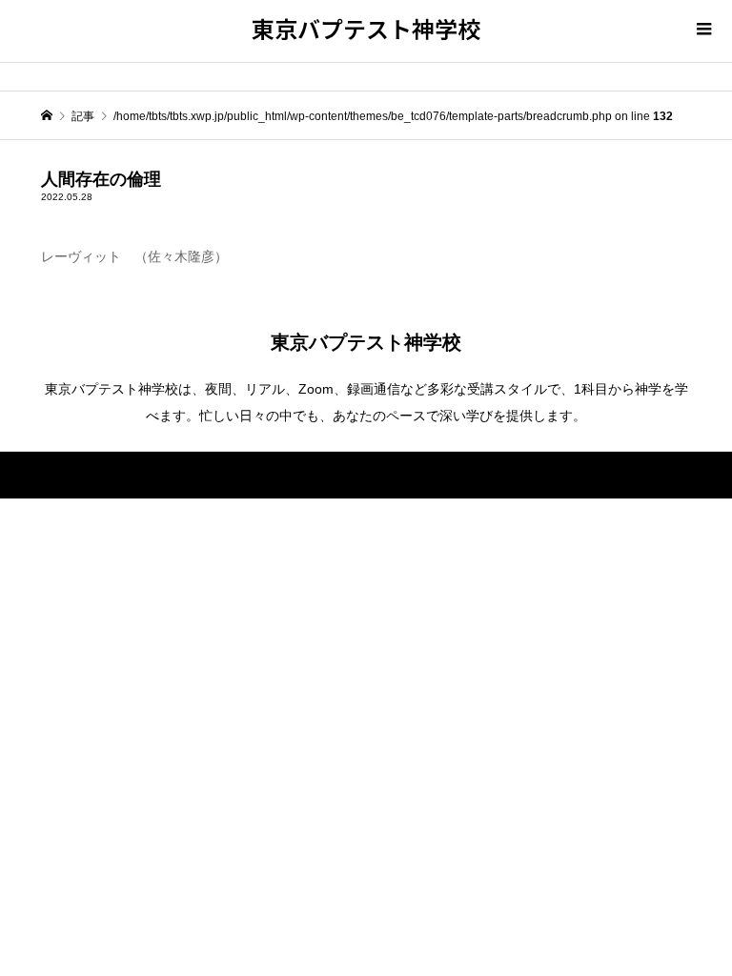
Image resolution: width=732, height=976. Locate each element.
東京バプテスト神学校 (366, 28)
